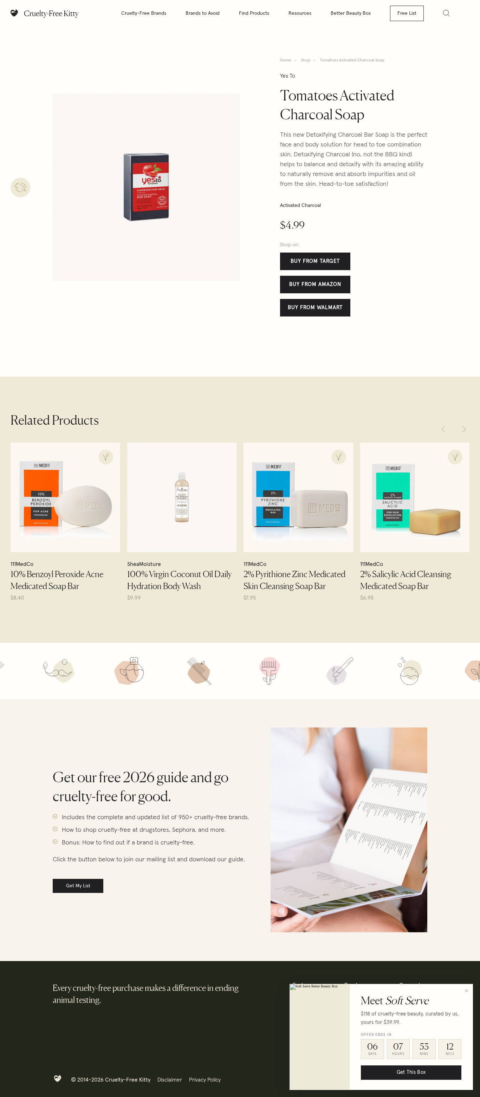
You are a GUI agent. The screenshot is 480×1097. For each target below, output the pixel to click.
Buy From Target (315, 261)
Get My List (78, 885)
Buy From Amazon (315, 284)
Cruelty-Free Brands (143, 13)
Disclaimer (169, 1080)
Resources (299, 13)
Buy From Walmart (315, 307)
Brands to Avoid (203, 13)
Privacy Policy (205, 1080)
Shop (305, 60)
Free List (406, 13)
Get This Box (411, 1072)
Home (285, 60)
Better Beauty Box (351, 13)
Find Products (254, 13)
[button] (443, 429)
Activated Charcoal (300, 205)
